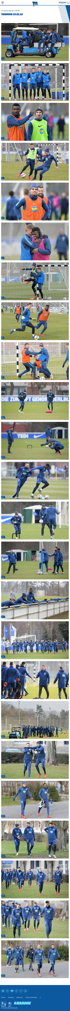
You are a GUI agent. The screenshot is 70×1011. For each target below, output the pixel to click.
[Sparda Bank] (62, 2)
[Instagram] (7, 991)
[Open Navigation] (2, 3)
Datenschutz (19, 997)
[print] (40, 997)
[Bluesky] (3, 991)
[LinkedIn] (25, 991)
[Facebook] (21, 991)
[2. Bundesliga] (3, 1004)
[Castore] (68, 2)
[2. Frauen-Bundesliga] (9, 1004)
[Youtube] (12, 991)
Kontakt (3, 997)
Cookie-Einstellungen (31, 997)
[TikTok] (16, 991)
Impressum (11, 997)
